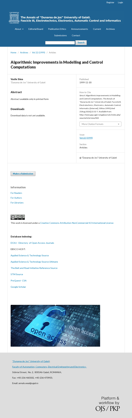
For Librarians (17, 202)
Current (97, 29)
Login (120, 2)
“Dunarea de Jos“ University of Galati (30, 361)
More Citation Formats (92, 124)
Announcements (79, 29)
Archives (110, 29)
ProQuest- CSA (19, 280)
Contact (76, 35)
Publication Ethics (57, 29)
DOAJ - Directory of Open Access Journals (33, 242)
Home (13, 52)
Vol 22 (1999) (38, 52)
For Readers (16, 193)
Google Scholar (18, 286)
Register (110, 2)
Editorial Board (35, 29)
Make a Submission (23, 173)
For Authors (16, 198)
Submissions (60, 35)
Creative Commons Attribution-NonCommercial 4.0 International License (76, 222)
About (18, 29)
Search (81, 42)
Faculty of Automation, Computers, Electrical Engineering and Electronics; (49, 366)
